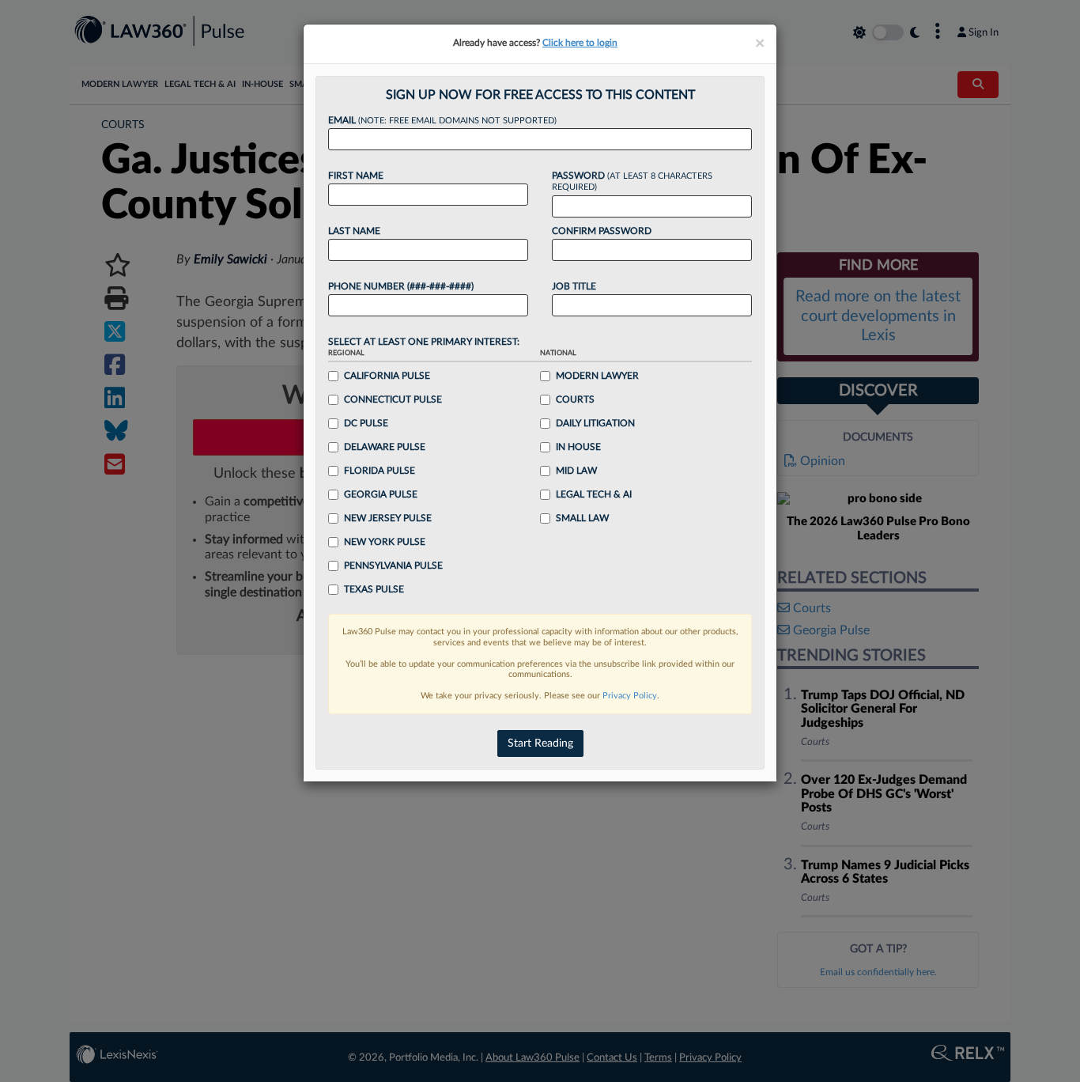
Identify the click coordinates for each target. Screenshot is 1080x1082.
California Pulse (387, 375)
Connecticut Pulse (393, 399)
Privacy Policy (629, 695)
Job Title (574, 286)
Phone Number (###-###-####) (401, 286)
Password (632, 181)
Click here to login (579, 42)
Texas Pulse (374, 589)
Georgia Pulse (380, 494)
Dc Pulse (366, 423)
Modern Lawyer (597, 375)
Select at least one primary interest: (423, 341)
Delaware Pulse (384, 447)
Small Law (582, 518)
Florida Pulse (379, 470)
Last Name (354, 231)
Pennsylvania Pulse (393, 565)
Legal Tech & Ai (594, 494)
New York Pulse (384, 542)
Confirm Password (601, 231)
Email (442, 120)
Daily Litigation (595, 423)
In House (578, 447)
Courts (575, 399)
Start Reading (540, 743)
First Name (355, 175)
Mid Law (576, 470)
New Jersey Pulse (388, 518)
